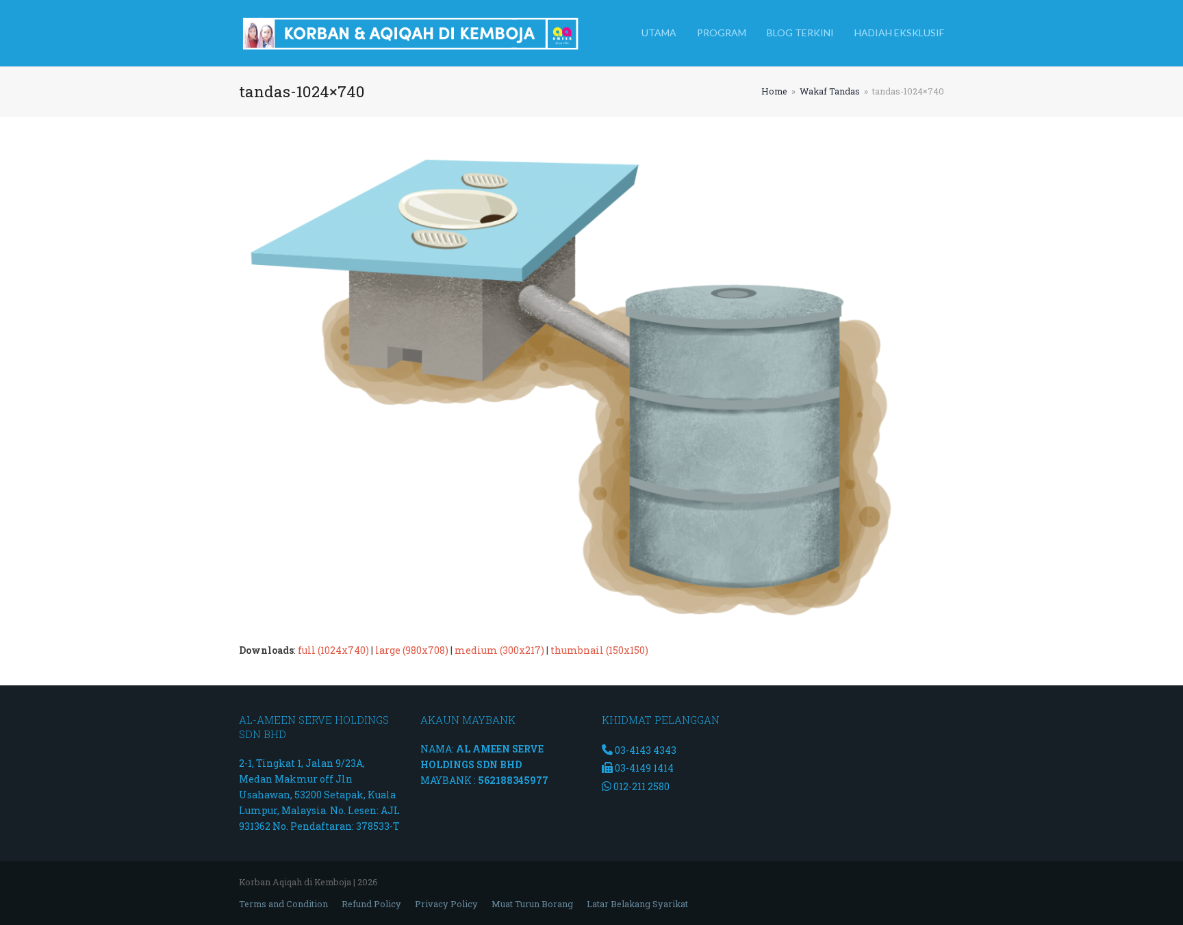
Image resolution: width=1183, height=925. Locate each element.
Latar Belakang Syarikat (637, 904)
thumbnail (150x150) (599, 650)
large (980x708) (411, 650)
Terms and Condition (283, 904)
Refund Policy (371, 904)
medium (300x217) (499, 650)
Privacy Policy (446, 904)
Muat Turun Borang (532, 904)
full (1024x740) (333, 650)
